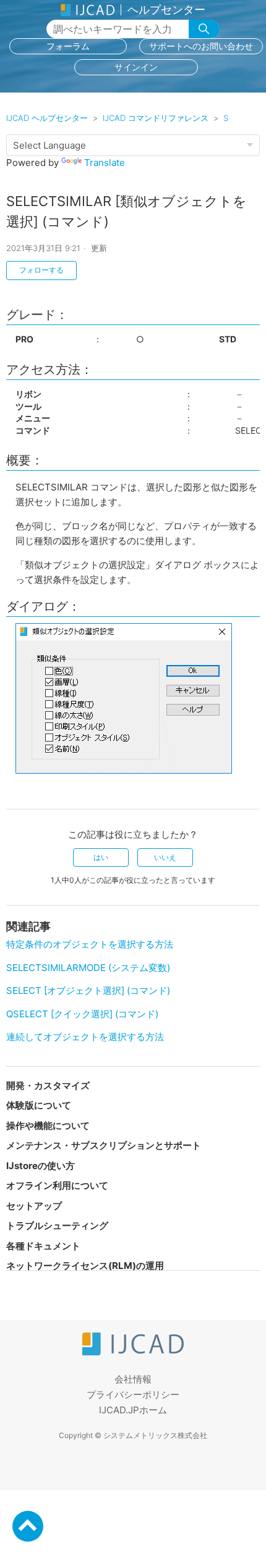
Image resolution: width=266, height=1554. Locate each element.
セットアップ (34, 1206)
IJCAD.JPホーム (133, 1410)
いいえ (165, 857)
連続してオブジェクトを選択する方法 (85, 1037)
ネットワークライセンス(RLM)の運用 (85, 1265)
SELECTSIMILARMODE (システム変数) (88, 967)
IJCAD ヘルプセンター (47, 118)
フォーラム (68, 46)
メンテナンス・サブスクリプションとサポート (103, 1145)
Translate (104, 162)
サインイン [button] (136, 67)
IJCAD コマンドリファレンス (155, 118)
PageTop (27, 1526)
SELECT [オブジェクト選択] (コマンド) (88, 990)
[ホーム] (133, 1352)
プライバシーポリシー (133, 1394)
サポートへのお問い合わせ (201, 46)
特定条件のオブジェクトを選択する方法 (89, 944)
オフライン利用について (57, 1185)
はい (100, 857)
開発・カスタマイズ (48, 1085)
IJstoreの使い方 (40, 1166)
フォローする (41, 270)
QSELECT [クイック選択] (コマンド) (82, 1014)
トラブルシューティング (57, 1225)
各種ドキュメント (43, 1246)
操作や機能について (48, 1125)
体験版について (38, 1105)
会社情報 (133, 1379)
